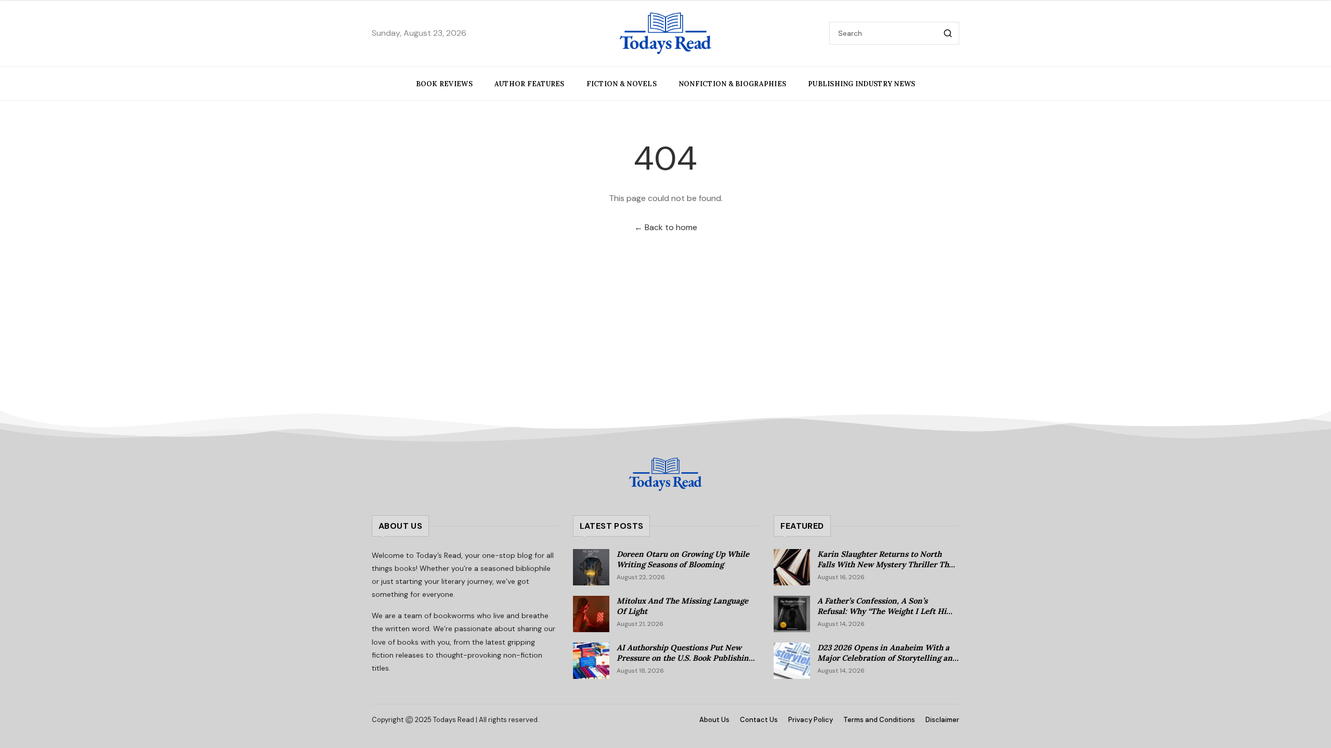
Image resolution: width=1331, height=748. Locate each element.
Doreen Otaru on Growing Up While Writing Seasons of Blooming (683, 559)
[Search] (947, 33)
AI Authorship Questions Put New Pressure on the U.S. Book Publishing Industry (685, 658)
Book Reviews (444, 83)
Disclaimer (942, 719)
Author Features (529, 83)
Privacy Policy (810, 719)
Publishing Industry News (861, 83)
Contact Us (759, 719)
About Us (714, 719)
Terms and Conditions (879, 719)
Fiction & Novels (621, 83)
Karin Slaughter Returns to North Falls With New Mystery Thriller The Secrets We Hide (885, 564)
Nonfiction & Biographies (732, 83)
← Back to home (665, 227)
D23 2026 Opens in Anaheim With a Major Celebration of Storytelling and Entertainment (887, 658)
